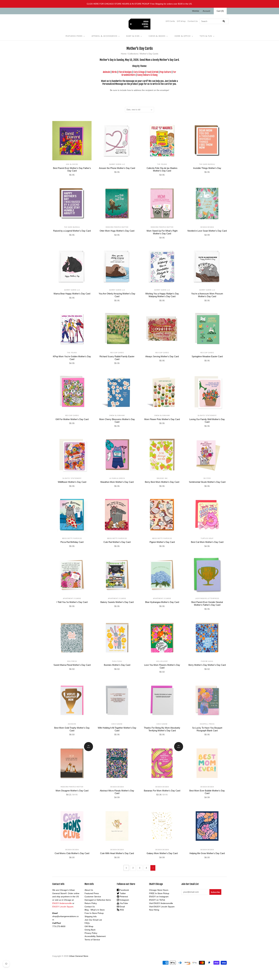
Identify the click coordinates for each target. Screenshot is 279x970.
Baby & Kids (133, 36)
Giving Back (90, 930)
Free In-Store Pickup (94, 913)
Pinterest (123, 896)
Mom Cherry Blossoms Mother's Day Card (117, 420)
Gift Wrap (181, 21)
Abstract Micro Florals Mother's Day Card (117, 792)
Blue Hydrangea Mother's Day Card (162, 602)
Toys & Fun (206, 36)
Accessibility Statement (95, 936)
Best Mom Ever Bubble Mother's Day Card (207, 792)
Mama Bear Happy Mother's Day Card (72, 293)
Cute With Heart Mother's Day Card (117, 853)
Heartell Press (207, 724)
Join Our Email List (93, 920)
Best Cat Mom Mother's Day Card (207, 542)
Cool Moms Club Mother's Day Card (72, 853)
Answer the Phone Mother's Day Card (117, 168)
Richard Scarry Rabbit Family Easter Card (117, 357)
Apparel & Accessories (104, 36)
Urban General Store (78, 956)
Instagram (124, 900)
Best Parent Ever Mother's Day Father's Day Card (72, 169)
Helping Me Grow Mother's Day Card (207, 853)
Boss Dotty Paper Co (72, 538)
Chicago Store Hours (158, 890)
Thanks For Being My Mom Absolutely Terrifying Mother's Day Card (162, 729)
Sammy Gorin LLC (117, 164)
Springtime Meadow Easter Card (207, 356)
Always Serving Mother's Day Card (162, 356)
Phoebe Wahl (207, 661)
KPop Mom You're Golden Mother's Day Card (72, 357)
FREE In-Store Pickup (159, 893)
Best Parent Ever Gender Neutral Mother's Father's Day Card (207, 603)
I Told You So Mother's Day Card (72, 602)
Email (122, 906)
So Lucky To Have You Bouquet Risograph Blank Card (207, 729)
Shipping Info (91, 916)
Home (123, 54)
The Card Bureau (207, 164)
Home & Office (183, 36)
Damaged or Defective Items (98, 900)
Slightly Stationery (207, 415)
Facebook (124, 890)
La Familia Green (117, 478)
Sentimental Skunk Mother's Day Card (207, 482)
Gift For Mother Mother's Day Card (72, 419)
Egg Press (72, 661)
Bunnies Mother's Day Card (117, 665)
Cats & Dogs (139, 72)
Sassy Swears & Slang (147, 74)
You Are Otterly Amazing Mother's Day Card (117, 295)
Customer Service (93, 896)
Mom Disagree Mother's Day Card (72, 790)
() (220, 11)
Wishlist (195, 11)
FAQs (87, 923)
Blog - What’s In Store (95, 910)
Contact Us (193, 21)
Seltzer (207, 478)
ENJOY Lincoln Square (62, 906)
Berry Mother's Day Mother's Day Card (207, 665)
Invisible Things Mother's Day (207, 168)
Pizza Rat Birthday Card (71, 542)
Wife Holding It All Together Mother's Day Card (117, 729)
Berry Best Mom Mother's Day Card (162, 482)
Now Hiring (154, 910)
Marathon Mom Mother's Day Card (117, 482)
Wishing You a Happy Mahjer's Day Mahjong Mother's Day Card (162, 295)
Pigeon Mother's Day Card (162, 542)
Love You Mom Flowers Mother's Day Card (162, 666)
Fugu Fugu (117, 661)
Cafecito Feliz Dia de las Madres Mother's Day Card (162, 169)
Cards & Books (157, 36)
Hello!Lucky (162, 661)
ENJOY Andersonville (62, 903)
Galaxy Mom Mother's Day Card (162, 853)
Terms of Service (92, 939)
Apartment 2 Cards (72, 598)
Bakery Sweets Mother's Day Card (117, 602)
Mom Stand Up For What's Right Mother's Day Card (162, 232)
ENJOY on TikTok (157, 900)
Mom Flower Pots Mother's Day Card (162, 419)
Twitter (122, 893)
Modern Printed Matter (117, 227)
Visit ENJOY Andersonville (161, 903)
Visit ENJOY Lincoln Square (162, 906)
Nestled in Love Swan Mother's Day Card (207, 231)
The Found (162, 164)
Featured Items (74, 36)
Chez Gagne (116, 724)
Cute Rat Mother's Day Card (116, 542)
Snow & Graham (117, 415)
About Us (89, 890)
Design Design (207, 227)
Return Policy (91, 903)
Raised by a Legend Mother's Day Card (72, 231)
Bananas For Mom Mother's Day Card (162, 790)
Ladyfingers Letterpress (207, 598)
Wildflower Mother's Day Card (72, 482)
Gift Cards (170, 21)
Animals (106, 72)
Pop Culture (165, 72)
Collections (133, 54)
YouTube (123, 903)
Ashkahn (72, 724)
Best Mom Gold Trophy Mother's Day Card (72, 729)
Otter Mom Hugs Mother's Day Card (117, 231)
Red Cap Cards (117, 353)
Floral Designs (125, 72)
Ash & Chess (72, 164)
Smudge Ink (162, 478)
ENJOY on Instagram (159, 896)
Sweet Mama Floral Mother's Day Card (72, 665)
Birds (114, 72)
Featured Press (92, 893)
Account (206, 11)
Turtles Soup (207, 538)
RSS (121, 910)
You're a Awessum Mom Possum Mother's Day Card (207, 295)
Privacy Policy (91, 933)
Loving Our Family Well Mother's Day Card (207, 420)
